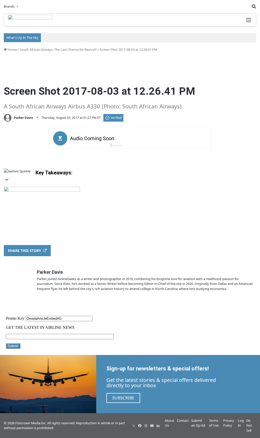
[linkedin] (158, 426)
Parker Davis (23, 118)
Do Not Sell (249, 425)
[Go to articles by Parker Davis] (7, 118)
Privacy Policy (228, 423)
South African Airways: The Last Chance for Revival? (58, 49)
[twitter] (134, 426)
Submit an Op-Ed (198, 423)
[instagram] (146, 426)
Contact (183, 420)
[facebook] (140, 426)
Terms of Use (214, 423)
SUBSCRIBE (123, 398)
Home (12, 49)
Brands (9, 6)
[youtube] (152, 426)
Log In (241, 423)
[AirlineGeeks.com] (30, 19)
